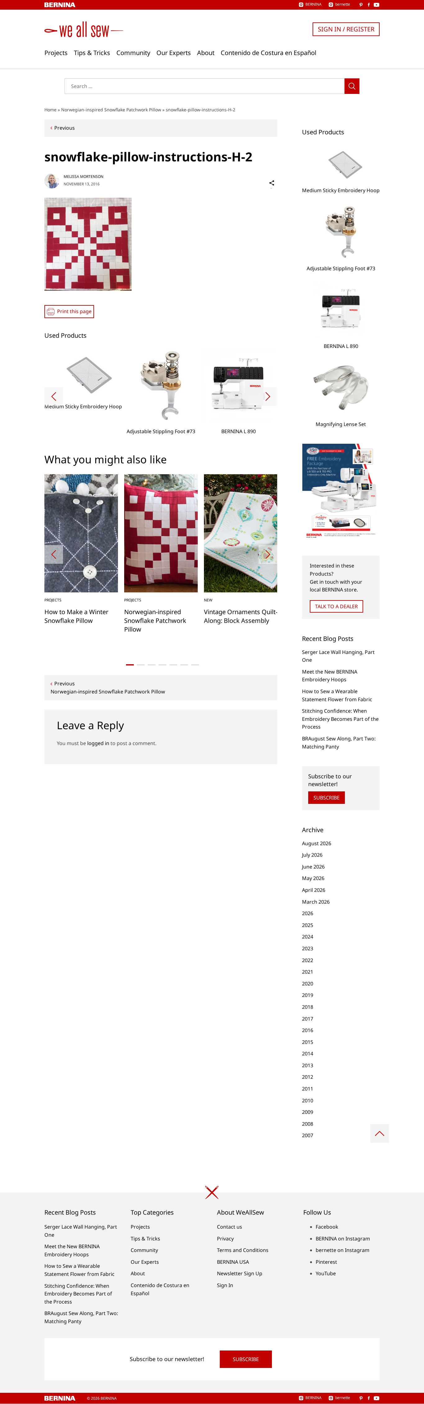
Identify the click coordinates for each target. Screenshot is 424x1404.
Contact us (229, 1226)
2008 (307, 1123)
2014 (307, 1053)
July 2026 (312, 854)
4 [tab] (162, 664)
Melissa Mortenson (83, 176)
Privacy (225, 1238)
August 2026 (316, 843)
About (205, 53)
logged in (98, 743)
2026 (307, 913)
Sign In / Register (346, 29)
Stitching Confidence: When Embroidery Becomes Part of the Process (340, 718)
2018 (307, 1006)
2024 (307, 936)
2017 (307, 1018)
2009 (307, 1112)
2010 (307, 1100)
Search (352, 86)
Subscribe (326, 797)
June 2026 (313, 866)
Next (268, 396)
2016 (307, 1030)
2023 (307, 948)
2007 (307, 1135)
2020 (307, 983)
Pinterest (326, 1261)
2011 (307, 1088)
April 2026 (313, 890)
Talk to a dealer (336, 606)
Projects (56, 53)
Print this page (74, 311)
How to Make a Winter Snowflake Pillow (76, 616)
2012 (307, 1076)
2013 (307, 1065)
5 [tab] (173, 664)
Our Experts (173, 53)
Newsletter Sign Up (239, 1273)
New (208, 600)
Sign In (225, 1285)
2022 (307, 960)
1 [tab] (130, 664)
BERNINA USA (233, 1261)
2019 (307, 995)
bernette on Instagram (342, 1250)
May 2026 (313, 878)
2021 (307, 971)
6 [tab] (184, 664)
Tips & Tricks (92, 53)
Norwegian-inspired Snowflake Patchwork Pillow (111, 110)
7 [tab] (195, 664)
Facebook (327, 1226)
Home (50, 110)
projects (52, 600)
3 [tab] (152, 664)
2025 (307, 925)
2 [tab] (141, 664)
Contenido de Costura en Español (268, 53)
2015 (307, 1042)
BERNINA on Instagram (343, 1238)
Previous (64, 127)
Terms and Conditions (242, 1250)
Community (133, 53)
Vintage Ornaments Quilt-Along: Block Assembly (240, 616)
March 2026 (316, 901)
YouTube (326, 1273)
